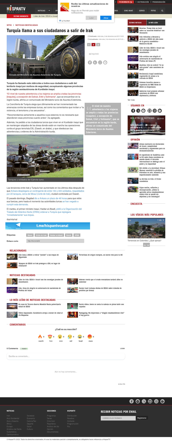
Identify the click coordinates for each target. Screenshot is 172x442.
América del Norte (14, 428)
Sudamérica (11, 431)
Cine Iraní (128, 10)
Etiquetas (11, 234)
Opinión (50, 428)
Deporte (30, 423)
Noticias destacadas (26, 25)
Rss (68, 426)
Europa (9, 426)
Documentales (52, 431)
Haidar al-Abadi (56, 235)
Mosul (30, 235)
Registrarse (141, 417)
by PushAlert (66, 21)
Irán (8, 415)
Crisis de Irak (41, 235)
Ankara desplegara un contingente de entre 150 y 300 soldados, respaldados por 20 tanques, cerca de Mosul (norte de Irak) (45, 192)
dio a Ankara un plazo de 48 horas (50, 198)
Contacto (70, 420)
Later (91, 17)
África (9, 423)
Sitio (9, 25)
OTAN (77, 235)
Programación (158, 1)
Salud (29, 426)
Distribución (143, 1)
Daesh (68, 235)
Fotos (153, 10)
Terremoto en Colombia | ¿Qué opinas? (144, 240)
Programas (51, 415)
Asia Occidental (13, 418)
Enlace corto (12, 241)
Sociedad (30, 415)
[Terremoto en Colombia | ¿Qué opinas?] (146, 228)
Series (142, 10)
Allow (106, 17)
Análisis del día (53, 426)
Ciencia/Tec (31, 420)
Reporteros (51, 423)
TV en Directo (124, 1)
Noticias (41, 10)
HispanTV (16, 9)
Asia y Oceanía (12, 420)
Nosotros (70, 418)
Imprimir (95, 53)
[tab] (137, 22)
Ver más (131, 99)
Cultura (30, 428)
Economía (31, 418)
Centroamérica (13, 434)
